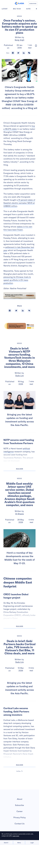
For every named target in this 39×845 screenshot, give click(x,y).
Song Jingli (19, 40)
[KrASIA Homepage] (19, 3)
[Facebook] (13, 53)
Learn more (16, 836)
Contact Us (19, 823)
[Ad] (19, 326)
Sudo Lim (19, 375)
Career (20, 811)
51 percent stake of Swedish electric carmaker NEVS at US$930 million (19, 203)
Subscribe (19, 805)
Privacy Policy (19, 817)
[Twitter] (18, 53)
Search (6, 842)
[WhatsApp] (29, 53)
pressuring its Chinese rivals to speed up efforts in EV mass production (17, 280)
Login (32, 842)
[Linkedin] (23, 53)
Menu (19, 842)
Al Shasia (19, 514)
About (19, 799)
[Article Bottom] (19, 295)
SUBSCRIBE (32, 3)
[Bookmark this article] (36, 45)
